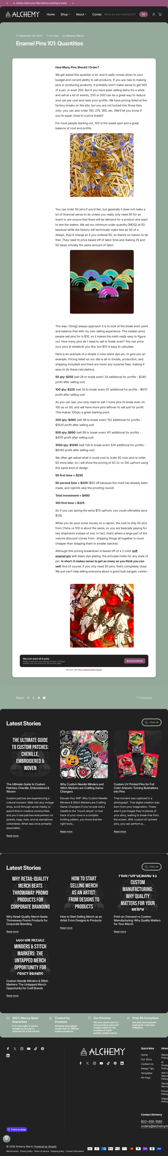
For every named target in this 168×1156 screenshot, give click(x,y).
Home (144, 1054)
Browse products (135, 661)
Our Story (146, 1059)
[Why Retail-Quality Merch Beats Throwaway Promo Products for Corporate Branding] (30, 893)
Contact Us (147, 1064)
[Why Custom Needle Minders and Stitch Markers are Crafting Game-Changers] (84, 754)
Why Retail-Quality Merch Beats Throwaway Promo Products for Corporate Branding (27, 920)
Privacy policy (26, 1151)
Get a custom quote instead (90, 670)
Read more (12, 835)
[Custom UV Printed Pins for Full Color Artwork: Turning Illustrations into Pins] (138, 754)
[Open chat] (7, 1139)
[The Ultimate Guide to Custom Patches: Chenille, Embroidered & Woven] (30, 754)
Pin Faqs (145, 1077)
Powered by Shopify (45, 1146)
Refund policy (12, 1151)
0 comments (146, 697)
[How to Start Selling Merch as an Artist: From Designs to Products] (84, 893)
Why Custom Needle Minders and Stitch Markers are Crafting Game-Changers (82, 788)
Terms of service (41, 1151)
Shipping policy (57, 1151)
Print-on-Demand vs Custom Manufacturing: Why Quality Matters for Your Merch (137, 920)
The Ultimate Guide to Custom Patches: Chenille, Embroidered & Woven (27, 788)
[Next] (73, 3)
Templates (146, 1073)
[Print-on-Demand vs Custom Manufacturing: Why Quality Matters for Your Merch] (138, 893)
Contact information (75, 1151)
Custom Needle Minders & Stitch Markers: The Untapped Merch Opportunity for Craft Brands (27, 984)
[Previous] (7, 3)
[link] (151, 1122)
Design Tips (147, 1068)
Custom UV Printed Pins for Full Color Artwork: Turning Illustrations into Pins (136, 788)
